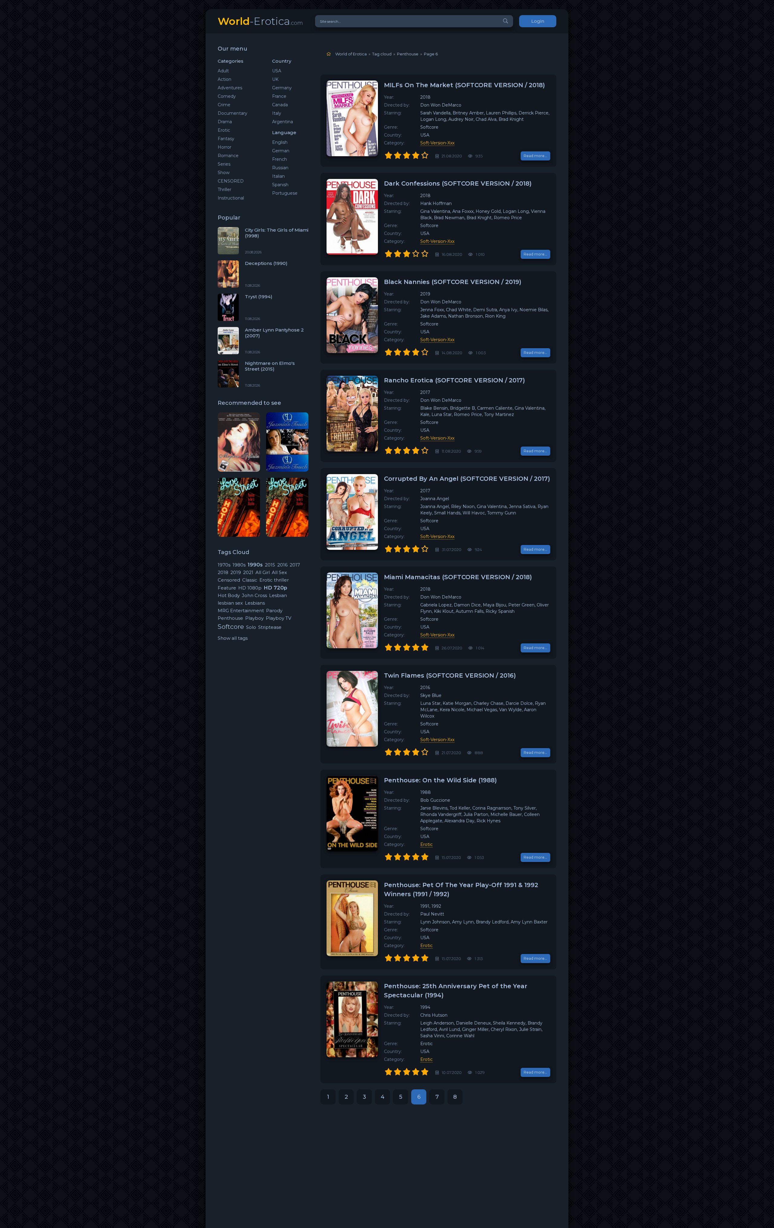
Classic (249, 580)
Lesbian (278, 595)
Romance (228, 155)
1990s (255, 565)
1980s (239, 565)
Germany (282, 88)
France (279, 96)
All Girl (262, 572)
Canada (280, 104)
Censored (229, 580)
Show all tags (233, 638)
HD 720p (275, 588)
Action (224, 79)
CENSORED (231, 181)
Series (224, 164)
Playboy (254, 618)
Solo (251, 627)
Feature (227, 588)
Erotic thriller (274, 580)
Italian (278, 176)
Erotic (224, 130)
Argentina (282, 121)
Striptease (269, 627)
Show (223, 172)
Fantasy (226, 138)
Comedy (227, 96)
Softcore (231, 626)
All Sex (279, 572)
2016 (282, 565)
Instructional (231, 198)
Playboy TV (278, 618)
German (280, 151)
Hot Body (229, 595)
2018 (223, 572)
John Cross (254, 595)
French (279, 159)
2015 (270, 565)
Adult (223, 71)
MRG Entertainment (241, 610)
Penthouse (230, 618)
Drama (225, 121)
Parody (274, 610)
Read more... (535, 156)
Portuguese (285, 193)
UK (275, 79)
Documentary (232, 113)
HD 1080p (250, 588)
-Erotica (260, 21)
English (280, 142)
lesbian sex (230, 603)
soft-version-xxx (437, 143)
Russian (280, 167)
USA (276, 71)
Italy (276, 113)
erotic (426, 844)
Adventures (230, 88)
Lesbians (255, 603)
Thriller (224, 189)
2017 (295, 565)
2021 (248, 572)
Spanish (280, 184)
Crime (224, 104)
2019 (235, 572)
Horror (224, 147)
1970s (224, 565)
